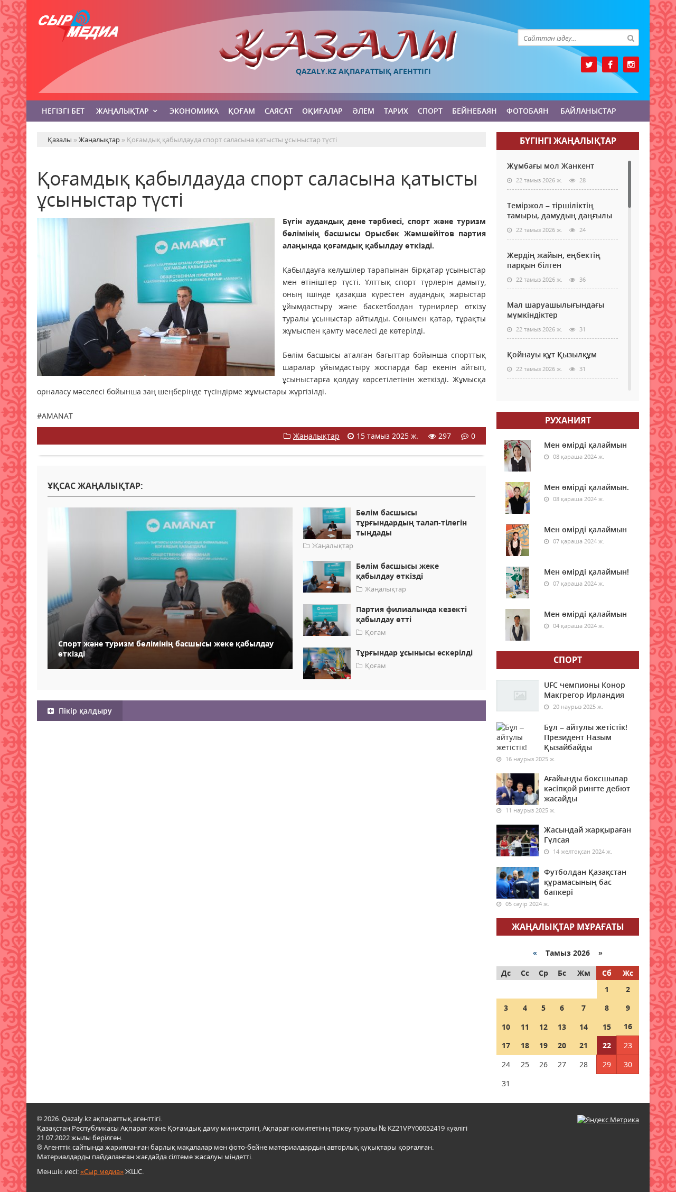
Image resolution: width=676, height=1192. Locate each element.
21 (583, 1045)
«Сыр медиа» (102, 1171)
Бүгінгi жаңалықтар (568, 140)
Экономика (194, 111)
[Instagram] (631, 64)
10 (506, 1027)
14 (583, 1027)
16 (628, 1026)
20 (562, 1045)
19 (543, 1045)
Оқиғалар (322, 111)
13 (562, 1027)
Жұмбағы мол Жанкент (550, 166)
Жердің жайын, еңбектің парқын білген (553, 260)
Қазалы (338, 49)
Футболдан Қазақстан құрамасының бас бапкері (585, 882)
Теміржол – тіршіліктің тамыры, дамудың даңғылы (559, 210)
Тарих (396, 111)
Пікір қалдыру (84, 711)
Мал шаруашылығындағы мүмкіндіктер (555, 310)
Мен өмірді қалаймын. (586, 487)
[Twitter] (589, 64)
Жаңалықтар (122, 111)
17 (506, 1045)
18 (525, 1045)
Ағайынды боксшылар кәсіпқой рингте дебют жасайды (587, 788)
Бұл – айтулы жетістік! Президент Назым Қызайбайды (585, 737)
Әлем (363, 111)
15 (607, 1027)
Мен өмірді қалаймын (585, 445)
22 (607, 1045)
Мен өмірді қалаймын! (586, 572)
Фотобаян (527, 111)
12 (543, 1027)
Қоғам (241, 111)
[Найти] (631, 37)
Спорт (430, 111)
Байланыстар (588, 111)
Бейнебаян (474, 111)
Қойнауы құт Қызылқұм (552, 354)
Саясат (279, 111)
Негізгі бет (63, 111)
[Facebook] (610, 64)
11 (525, 1027)
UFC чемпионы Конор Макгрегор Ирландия (584, 690)
